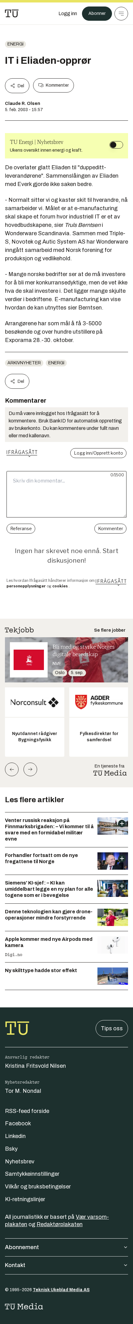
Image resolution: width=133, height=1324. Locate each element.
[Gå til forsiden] (12, 14)
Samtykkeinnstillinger (32, 1174)
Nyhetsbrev (19, 1161)
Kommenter (57, 85)
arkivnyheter (24, 363)
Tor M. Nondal (23, 1091)
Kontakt (15, 1265)
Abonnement (22, 1247)
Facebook (18, 1123)
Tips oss (112, 1028)
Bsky (11, 1149)
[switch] (116, 145)
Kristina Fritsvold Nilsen (35, 1066)
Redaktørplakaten (59, 1224)
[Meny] (121, 13)
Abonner (96, 13)
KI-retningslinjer (25, 1199)
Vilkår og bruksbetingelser (38, 1186)
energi (15, 44)
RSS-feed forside (27, 1111)
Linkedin (15, 1136)
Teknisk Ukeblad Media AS (61, 1289)
